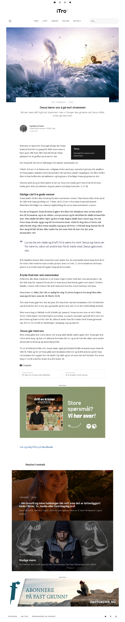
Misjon (65, 21)
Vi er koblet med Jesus (76, 375)
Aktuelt (77, 21)
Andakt (55, 21)
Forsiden (12, 616)
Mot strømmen (59, 102)
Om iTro (24, 616)
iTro (62, 11)
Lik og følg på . (36, 446)
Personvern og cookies (44, 616)
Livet (45, 21)
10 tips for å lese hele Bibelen (36, 375)
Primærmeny (10, 21)
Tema (36, 21)
